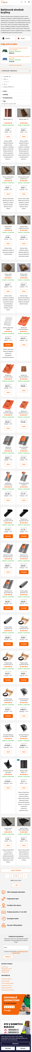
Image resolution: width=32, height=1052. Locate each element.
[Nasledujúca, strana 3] (20, 876)
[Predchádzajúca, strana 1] (12, 876)
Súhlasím (22, 1048)
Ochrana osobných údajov (7, 983)
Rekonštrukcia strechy (6, 968)
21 (24, 876)
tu (16, 1040)
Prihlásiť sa (8, 957)
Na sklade (7, 76)
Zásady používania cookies (7, 990)
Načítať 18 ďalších (16, 870)
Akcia (6, 79)
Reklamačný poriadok (6, 987)
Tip (5, 84)
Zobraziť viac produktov (15, 65)
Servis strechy (4, 967)
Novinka (6, 81)
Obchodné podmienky (6, 978)
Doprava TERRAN (9, 86)
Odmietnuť (8, 1048)
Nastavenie (15, 1043)
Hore (17, 885)
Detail (8, 136)
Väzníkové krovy (5, 972)
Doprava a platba (5, 981)
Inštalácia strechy (5, 970)
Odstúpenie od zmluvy (6, 985)
